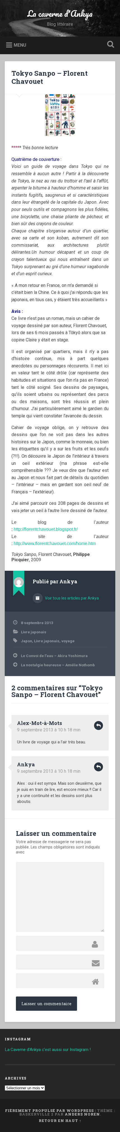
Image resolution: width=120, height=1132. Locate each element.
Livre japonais (33, 632)
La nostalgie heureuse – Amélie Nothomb (58, 665)
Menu (20, 44)
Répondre (98, 725)
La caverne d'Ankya (60, 13)
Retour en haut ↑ (60, 1120)
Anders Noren (82, 1114)
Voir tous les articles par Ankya (71, 598)
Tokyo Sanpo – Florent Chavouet (49, 77)
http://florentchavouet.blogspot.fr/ (46, 529)
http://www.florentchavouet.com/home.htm (55, 543)
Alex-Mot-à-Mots (39, 723)
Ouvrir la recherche (109, 45)
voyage (68, 641)
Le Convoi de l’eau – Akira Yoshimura (54, 655)
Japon (26, 641)
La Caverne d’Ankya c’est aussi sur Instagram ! (48, 1049)
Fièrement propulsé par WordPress (49, 1110)
